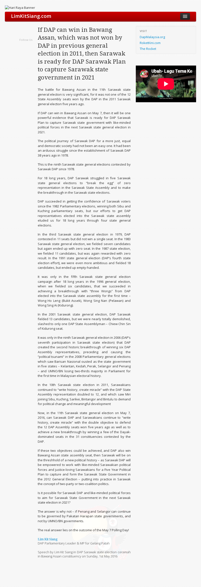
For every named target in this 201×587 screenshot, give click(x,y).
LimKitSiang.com (31, 16)
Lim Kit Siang (48, 539)
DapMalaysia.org (152, 37)
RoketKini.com (150, 43)
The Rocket (148, 48)
